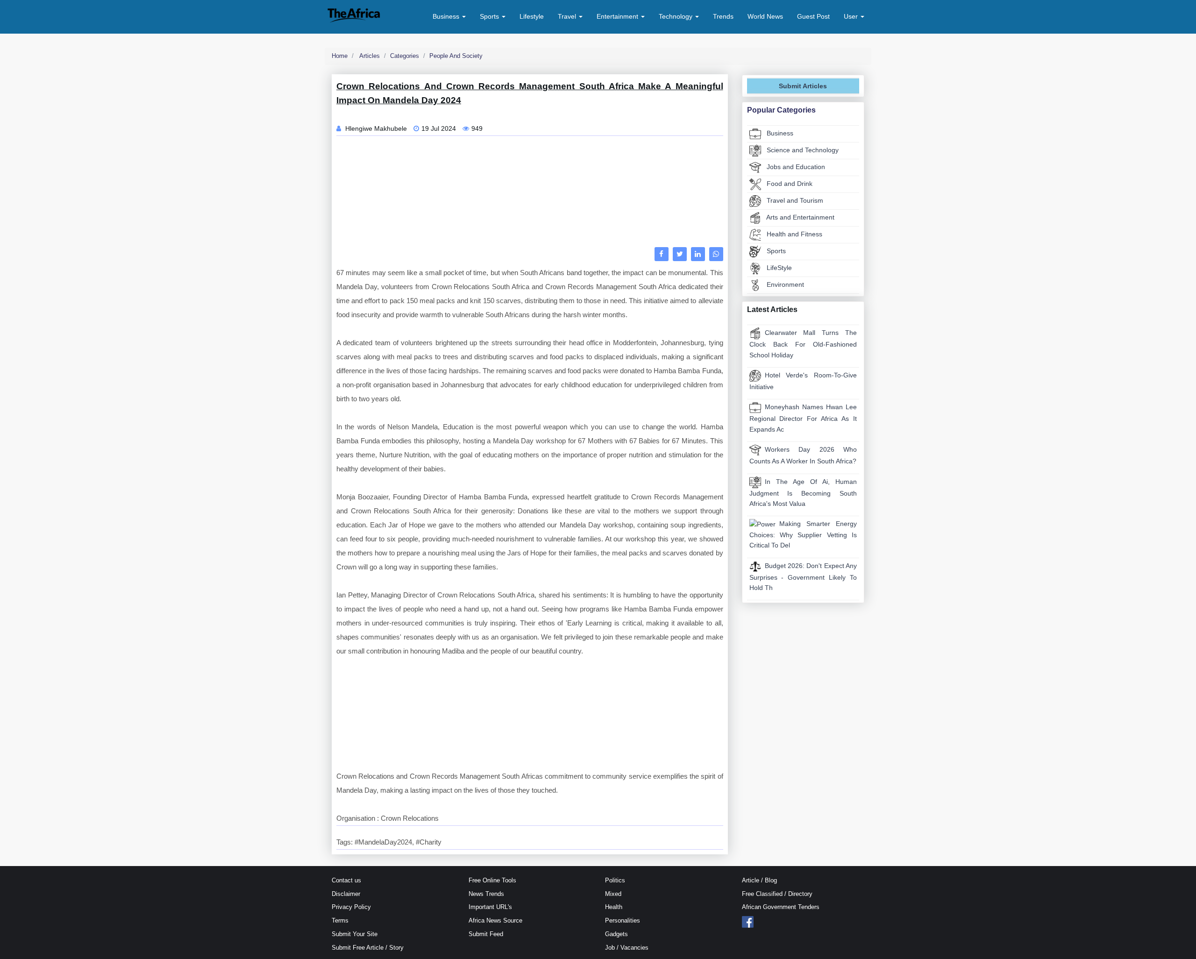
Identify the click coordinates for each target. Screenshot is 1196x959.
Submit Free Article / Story (368, 947)
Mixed (613, 893)
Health (613, 906)
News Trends (486, 893)
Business (779, 133)
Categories (404, 55)
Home (340, 55)
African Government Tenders (780, 906)
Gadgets (616, 934)
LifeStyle (778, 267)
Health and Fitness (793, 234)
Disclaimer (346, 893)
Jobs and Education (795, 166)
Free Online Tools (492, 880)
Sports (775, 251)
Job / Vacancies (626, 947)
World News (765, 16)
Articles (369, 55)
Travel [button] (568, 16)
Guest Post (813, 16)
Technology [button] (676, 16)
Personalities (622, 920)
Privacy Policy (351, 906)
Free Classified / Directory (777, 893)
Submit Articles (803, 86)
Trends (723, 16)
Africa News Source (495, 920)
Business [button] (447, 16)
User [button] (852, 16)
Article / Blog (759, 880)
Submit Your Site (354, 934)
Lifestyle (532, 16)
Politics (615, 880)
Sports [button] (490, 16)
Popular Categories (781, 110)
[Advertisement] (529, 193)
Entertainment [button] (618, 16)
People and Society (456, 55)
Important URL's (490, 906)
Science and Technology (802, 150)
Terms (340, 920)
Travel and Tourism (794, 200)
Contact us (346, 880)
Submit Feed (486, 934)
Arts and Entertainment (799, 217)
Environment (784, 284)
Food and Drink (788, 183)
